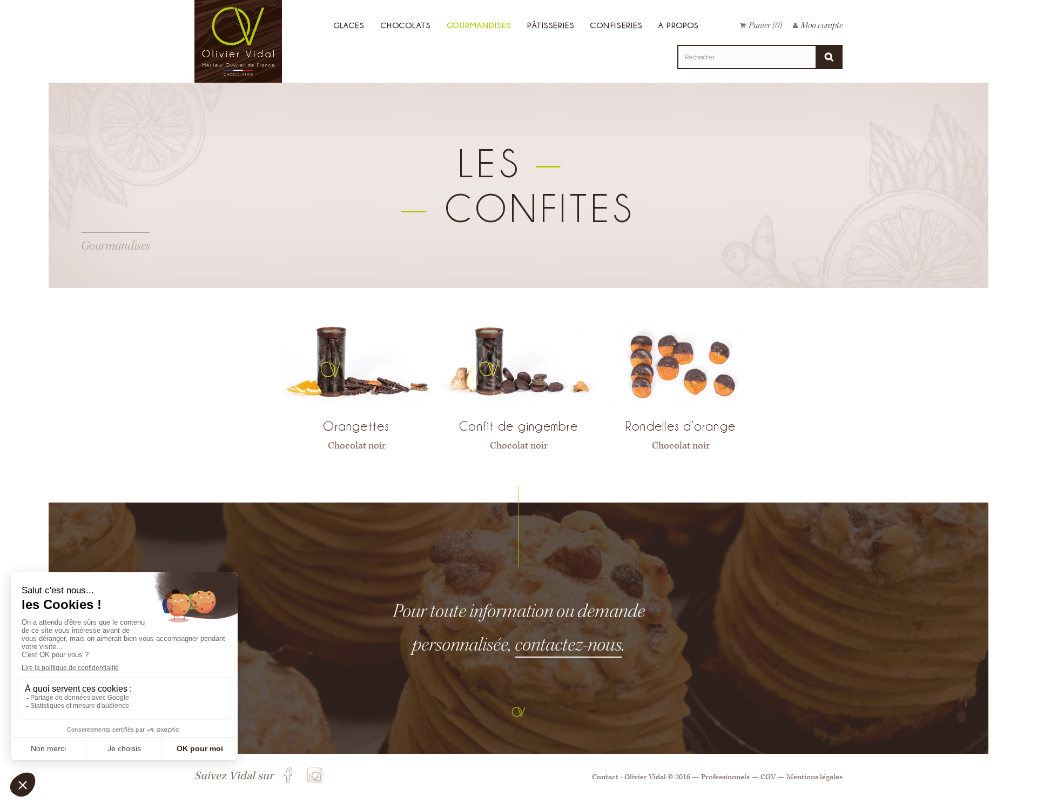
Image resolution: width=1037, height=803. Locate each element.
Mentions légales (814, 777)
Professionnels (725, 777)
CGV (768, 777)
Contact (605, 777)
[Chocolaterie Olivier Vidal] (238, 43)
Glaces (349, 25)
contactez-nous (568, 645)
